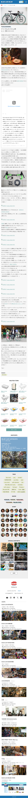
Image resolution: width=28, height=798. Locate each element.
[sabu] (7, 515)
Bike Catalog (12, 606)
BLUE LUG (7, 2)
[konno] (21, 530)
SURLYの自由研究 (21, 492)
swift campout (7, 487)
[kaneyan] (21, 515)
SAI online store (13, 722)
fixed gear (15, 487)
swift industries (15, 482)
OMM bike (14, 489)
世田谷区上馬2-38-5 (6, 627)
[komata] (21, 525)
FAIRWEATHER (7, 480)
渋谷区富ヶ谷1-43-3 (6, 646)
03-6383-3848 (14, 724)
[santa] (3, 535)
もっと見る (14, 429)
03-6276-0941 (13, 762)
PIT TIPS (13, 492)
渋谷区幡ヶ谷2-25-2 (6, 703)
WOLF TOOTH (13, 264)
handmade (20, 484)
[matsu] (12, 530)
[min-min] (12, 525)
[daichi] (7, 511)
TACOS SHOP (4, 70)
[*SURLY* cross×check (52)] (8, 206)
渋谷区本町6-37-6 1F (6, 743)
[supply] (12, 535)
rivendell (20, 477)
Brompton (21, 487)
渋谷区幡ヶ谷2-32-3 (6, 608)
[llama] (3, 515)
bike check (4, 374)
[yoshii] (3, 511)
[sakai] (16, 535)
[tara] (12, 520)
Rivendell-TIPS (6, 489)
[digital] (25, 525)
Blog (7, 606)
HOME (1, 5)
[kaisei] (7, 525)
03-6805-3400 (13, 627)
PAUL (6, 227)
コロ (3, 31)
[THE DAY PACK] (7, 547)
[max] (25, 535)
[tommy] (7, 535)
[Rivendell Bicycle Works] (20, 566)
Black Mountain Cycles (10, 484)
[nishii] (21, 520)
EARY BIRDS (20, 81)
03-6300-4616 (13, 684)
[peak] (12, 515)
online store (4, 761)
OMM (2, 223)
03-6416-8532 (13, 646)
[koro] (7, 520)
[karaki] (12, 511)
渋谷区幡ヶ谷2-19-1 (6, 684)
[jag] (3, 520)
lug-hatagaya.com (5, 683)
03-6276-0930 (13, 743)
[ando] (16, 511)
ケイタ (3, 145)
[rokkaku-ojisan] (25, 520)
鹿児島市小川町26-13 (6, 665)
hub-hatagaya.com (5, 702)
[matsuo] (21, 535)
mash (22, 480)
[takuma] (25, 530)
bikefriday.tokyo (4, 741)
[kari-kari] (3, 530)
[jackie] (21, 511)
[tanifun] (7, 530)
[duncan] (16, 520)
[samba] (25, 515)
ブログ (5, 5)
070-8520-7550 (13, 703)
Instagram (3, 606)
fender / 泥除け (21, 489)
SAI (9, 722)
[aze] (16, 530)
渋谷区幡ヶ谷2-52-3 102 (6, 724)
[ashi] (25, 511)
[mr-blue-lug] (16, 515)
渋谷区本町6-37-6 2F (6, 762)
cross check (7, 482)
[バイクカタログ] (7, 556)
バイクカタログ (8, 593)
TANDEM (4, 722)
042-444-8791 (5, 781)
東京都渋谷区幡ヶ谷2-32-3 (6, 443)
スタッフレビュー (18, 593)
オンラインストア (11, 590)
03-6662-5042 (13, 608)
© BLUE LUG (14, 796)
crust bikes (15, 480)
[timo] (16, 525)
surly (14, 477)
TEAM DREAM (6, 492)
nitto (22, 482)
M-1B (5, 303)
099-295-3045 (13, 665)
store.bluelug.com (5, 780)
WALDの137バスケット (17, 303)
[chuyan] (3, 525)
